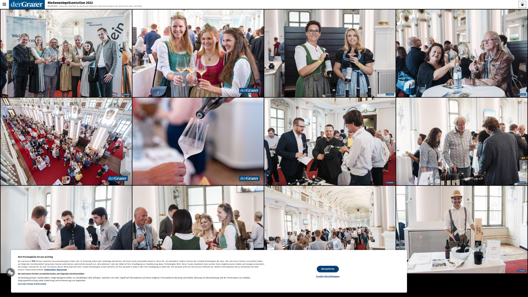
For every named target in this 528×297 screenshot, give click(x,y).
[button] (10, 272)
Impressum (62, 270)
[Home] (27, 4)
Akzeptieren (327, 269)
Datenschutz (50, 270)
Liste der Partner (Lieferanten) (32, 284)
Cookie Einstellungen (327, 276)
